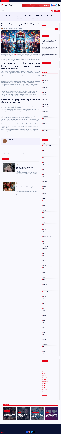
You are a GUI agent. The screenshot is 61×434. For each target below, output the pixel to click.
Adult (44, 143)
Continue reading (19, 194)
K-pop (44, 243)
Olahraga (45, 284)
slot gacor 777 (44, 395)
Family (44, 205)
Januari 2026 (45, 80)
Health (44, 224)
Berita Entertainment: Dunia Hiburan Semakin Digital (23, 415)
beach (44, 157)
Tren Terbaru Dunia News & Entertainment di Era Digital (37, 415)
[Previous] (56, 404)
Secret (44, 308)
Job (43, 241)
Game (44, 217)
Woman (44, 351)
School (44, 303)
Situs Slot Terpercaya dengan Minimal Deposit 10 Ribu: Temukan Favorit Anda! (32, 18)
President (45, 296)
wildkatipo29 (5, 28)
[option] (9, 413)
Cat (44, 174)
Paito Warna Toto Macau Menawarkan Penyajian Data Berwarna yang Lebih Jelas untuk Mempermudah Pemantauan (49, 40)
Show (44, 313)
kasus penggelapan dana (47, 246)
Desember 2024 (46, 106)
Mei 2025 (44, 94)
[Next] (57, 404)
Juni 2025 (44, 92)
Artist (44, 155)
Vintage (44, 346)
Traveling (44, 339)
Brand (44, 169)
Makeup (44, 260)
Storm (44, 325)
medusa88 (44, 393)
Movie (44, 272)
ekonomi (44, 200)
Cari (44, 25)
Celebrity (44, 176)
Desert (44, 193)
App (44, 152)
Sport (44, 320)
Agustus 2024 (45, 116)
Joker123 (43, 373)
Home (3, 10)
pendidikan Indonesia (47, 291)
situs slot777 (44, 379)
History (44, 229)
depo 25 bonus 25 (45, 381)
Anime (44, 150)
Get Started (57, 10)
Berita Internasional (46, 164)
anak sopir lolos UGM (47, 145)
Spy (44, 322)
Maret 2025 (45, 99)
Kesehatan (45, 248)
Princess (44, 301)
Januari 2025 (45, 104)
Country (44, 186)
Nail (44, 279)
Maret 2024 (45, 128)
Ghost (44, 222)
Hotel (44, 234)
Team (44, 334)
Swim (44, 327)
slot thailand (44, 383)
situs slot (43, 387)
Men (44, 267)
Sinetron (44, 315)
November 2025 (46, 85)
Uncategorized (10, 28)
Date (44, 191)
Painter (44, 289)
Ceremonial (45, 179)
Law (44, 253)
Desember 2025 (46, 82)
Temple (44, 337)
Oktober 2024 (45, 111)
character (45, 181)
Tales (44, 332)
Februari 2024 (45, 130)
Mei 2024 (45, 123)
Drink (44, 198)
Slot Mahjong (44, 375)
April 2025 (45, 97)
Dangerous (45, 188)
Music (44, 277)
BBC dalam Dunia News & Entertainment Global (51, 415)
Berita (44, 162)
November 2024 (46, 109)
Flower (44, 212)
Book (44, 167)
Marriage (45, 265)
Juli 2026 (44, 75)
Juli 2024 (44, 118)
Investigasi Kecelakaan (47, 236)
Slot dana (44, 371)
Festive (44, 210)
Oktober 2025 (45, 87)
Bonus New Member (45, 377)
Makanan (45, 258)
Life (44, 255)
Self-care (44, 310)
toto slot (43, 385)
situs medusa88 (44, 389)
